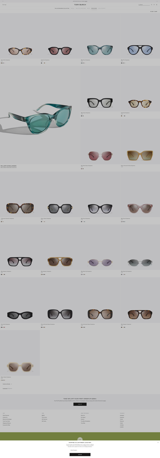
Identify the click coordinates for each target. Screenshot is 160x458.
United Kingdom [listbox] (74, 450)
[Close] (158, 442)
